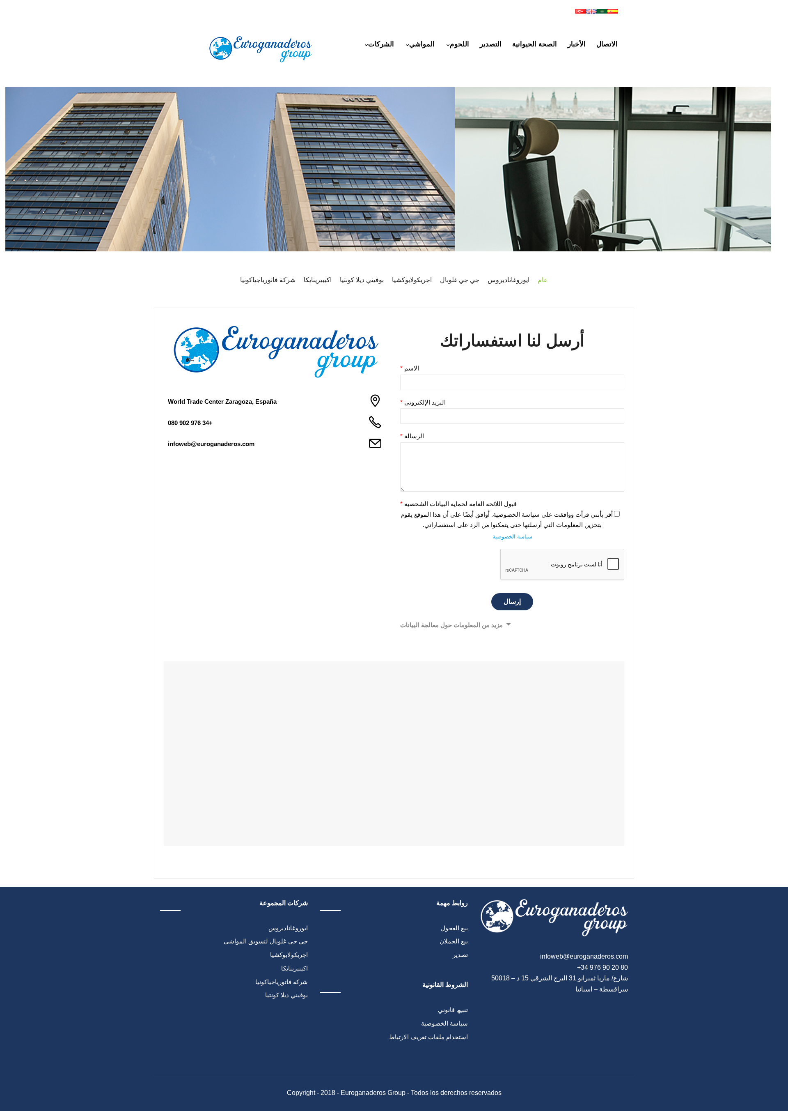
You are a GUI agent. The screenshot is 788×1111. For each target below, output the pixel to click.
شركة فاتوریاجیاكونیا (281, 981)
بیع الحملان (454, 941)
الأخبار (577, 44)
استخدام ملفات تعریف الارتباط (428, 1036)
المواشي (422, 44)
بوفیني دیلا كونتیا (286, 994)
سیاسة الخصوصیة (444, 1023)
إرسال (512, 601)
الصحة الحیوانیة (534, 44)
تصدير (460, 954)
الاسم (409, 368)
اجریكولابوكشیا (289, 954)
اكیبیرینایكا (294, 968)
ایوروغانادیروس (288, 928)
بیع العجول (454, 928)
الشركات (381, 44)
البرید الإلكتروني (423, 402)
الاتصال (607, 44)
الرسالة (412, 435)
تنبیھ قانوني (453, 1009)
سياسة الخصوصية (512, 537)
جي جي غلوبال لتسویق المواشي (266, 941)
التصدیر (491, 44)
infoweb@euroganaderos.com (211, 443)
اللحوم (459, 44)
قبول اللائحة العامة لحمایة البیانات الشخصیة (458, 503)
